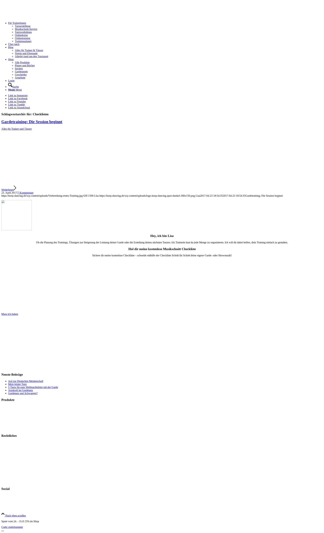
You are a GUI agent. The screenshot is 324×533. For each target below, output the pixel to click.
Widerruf (6, 470)
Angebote (6, 429)
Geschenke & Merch (12, 417)
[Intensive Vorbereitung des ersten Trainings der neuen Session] (72, 183)
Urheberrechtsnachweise (14, 459)
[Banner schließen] (2, 530)
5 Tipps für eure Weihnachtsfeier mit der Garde (33, 387)
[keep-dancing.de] (26, 17)
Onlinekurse (7, 411)
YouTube (6, 501)
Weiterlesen (7, 189)
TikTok (5, 506)
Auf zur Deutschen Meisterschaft (25, 381)
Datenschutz (8, 453)
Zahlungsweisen (10, 465)
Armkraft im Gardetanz (20, 390)
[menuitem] (165, 32)
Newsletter (7, 482)
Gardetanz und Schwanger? (23, 393)
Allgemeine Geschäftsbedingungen (20, 448)
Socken (5, 423)
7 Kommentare (25, 192)
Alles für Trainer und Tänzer (16, 128)
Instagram (6, 495)
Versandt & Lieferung (12, 476)
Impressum (7, 442)
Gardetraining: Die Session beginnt (31, 121)
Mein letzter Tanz (17, 384)
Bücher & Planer (10, 406)
